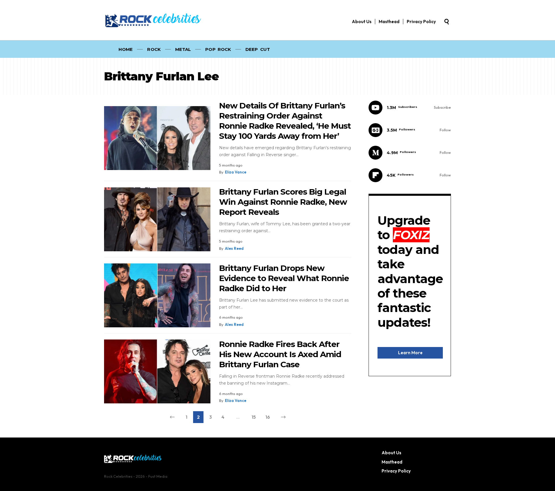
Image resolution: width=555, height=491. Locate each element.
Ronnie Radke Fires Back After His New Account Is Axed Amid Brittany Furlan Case (280, 354)
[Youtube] (410, 108)
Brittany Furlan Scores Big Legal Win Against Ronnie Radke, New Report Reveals (283, 202)
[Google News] (410, 130)
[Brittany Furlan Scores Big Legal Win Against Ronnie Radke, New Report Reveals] (157, 219)
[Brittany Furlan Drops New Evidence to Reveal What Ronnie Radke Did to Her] (157, 295)
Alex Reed (234, 248)
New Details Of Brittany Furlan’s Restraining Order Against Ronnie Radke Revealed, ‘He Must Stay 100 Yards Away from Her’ (285, 121)
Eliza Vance (235, 172)
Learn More (410, 352)
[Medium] (410, 153)
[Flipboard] (410, 175)
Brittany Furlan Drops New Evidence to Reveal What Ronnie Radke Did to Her (284, 278)
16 (267, 417)
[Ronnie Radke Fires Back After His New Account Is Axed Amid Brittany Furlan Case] (157, 371)
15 (253, 417)
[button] (446, 22)
